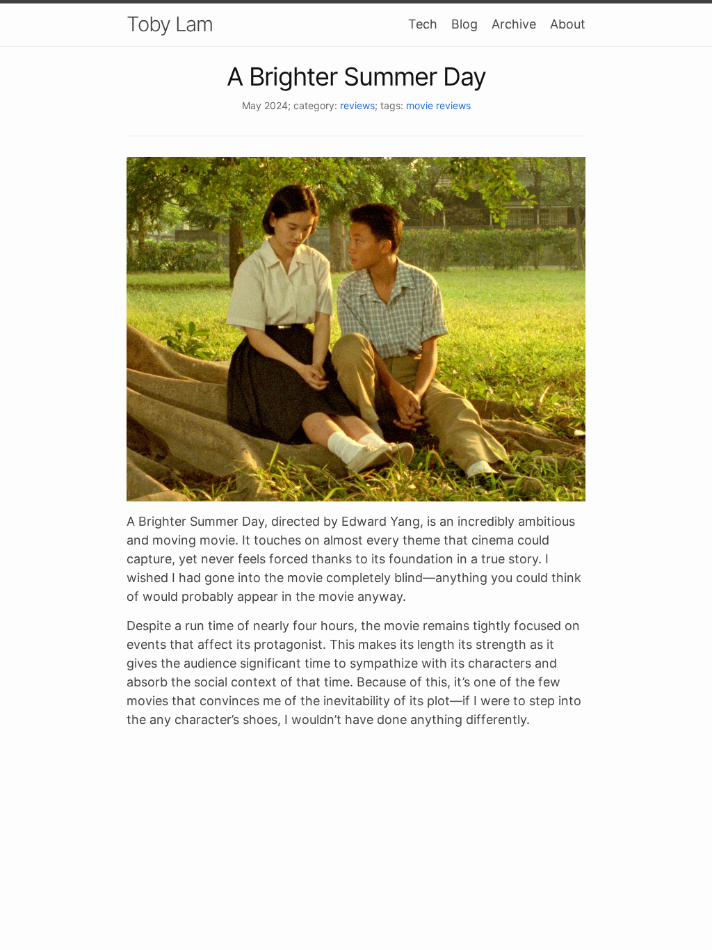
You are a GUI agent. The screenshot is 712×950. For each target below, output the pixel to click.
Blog (464, 24)
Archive (514, 24)
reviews (357, 105)
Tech (422, 24)
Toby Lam (170, 24)
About (567, 24)
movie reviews (438, 105)
